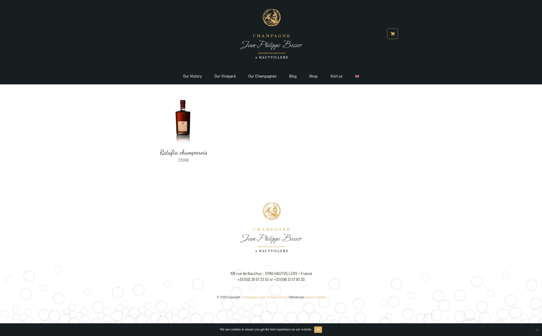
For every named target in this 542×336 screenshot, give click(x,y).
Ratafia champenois (183, 152)
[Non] (537, 330)
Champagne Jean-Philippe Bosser (265, 297)
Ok (318, 329)
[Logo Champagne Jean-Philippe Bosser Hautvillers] (271, 204)
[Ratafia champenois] (183, 87)
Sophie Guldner (315, 297)
